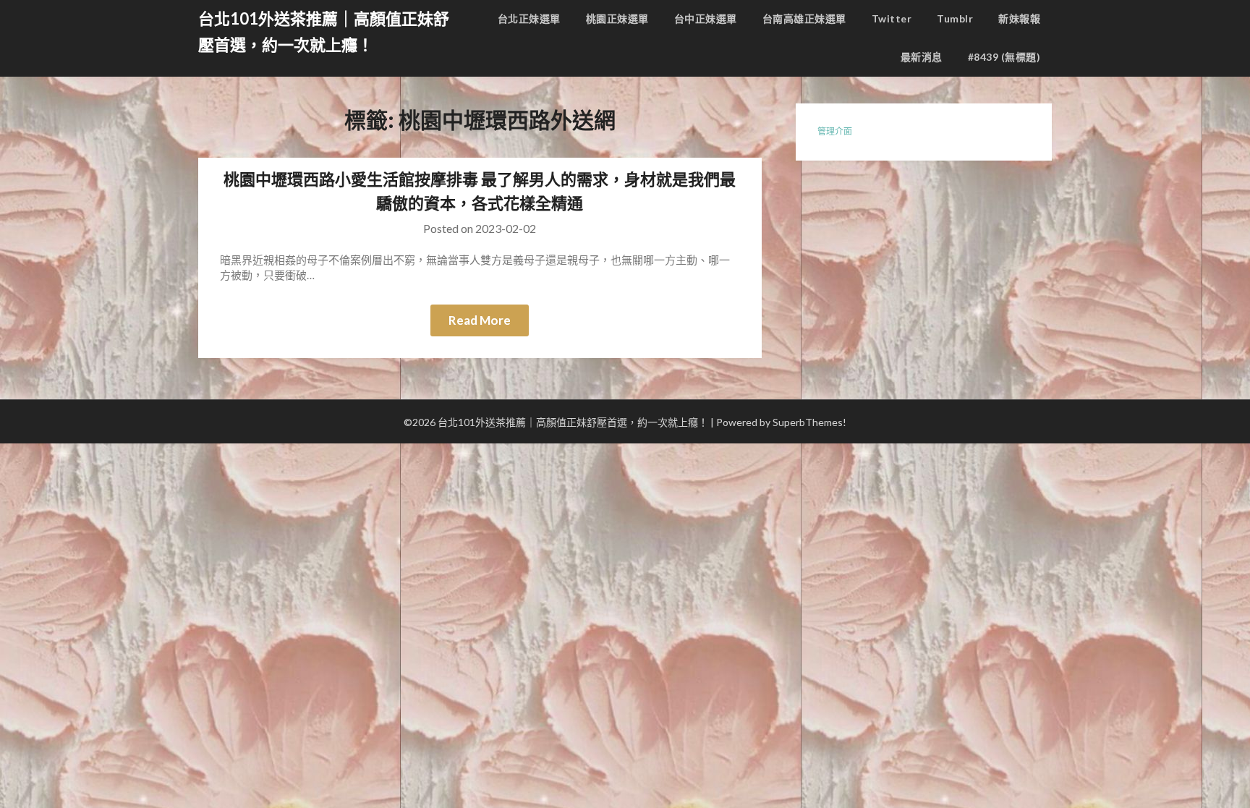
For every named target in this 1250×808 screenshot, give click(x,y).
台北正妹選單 (529, 18)
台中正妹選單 (705, 18)
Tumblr (955, 18)
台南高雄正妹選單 (804, 18)
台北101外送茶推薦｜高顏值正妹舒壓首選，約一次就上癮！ (323, 31)
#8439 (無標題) (1004, 57)
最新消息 (922, 57)
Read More (479, 320)
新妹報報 (1019, 18)
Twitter (892, 18)
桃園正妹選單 (617, 18)
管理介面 (834, 131)
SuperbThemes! (809, 422)
